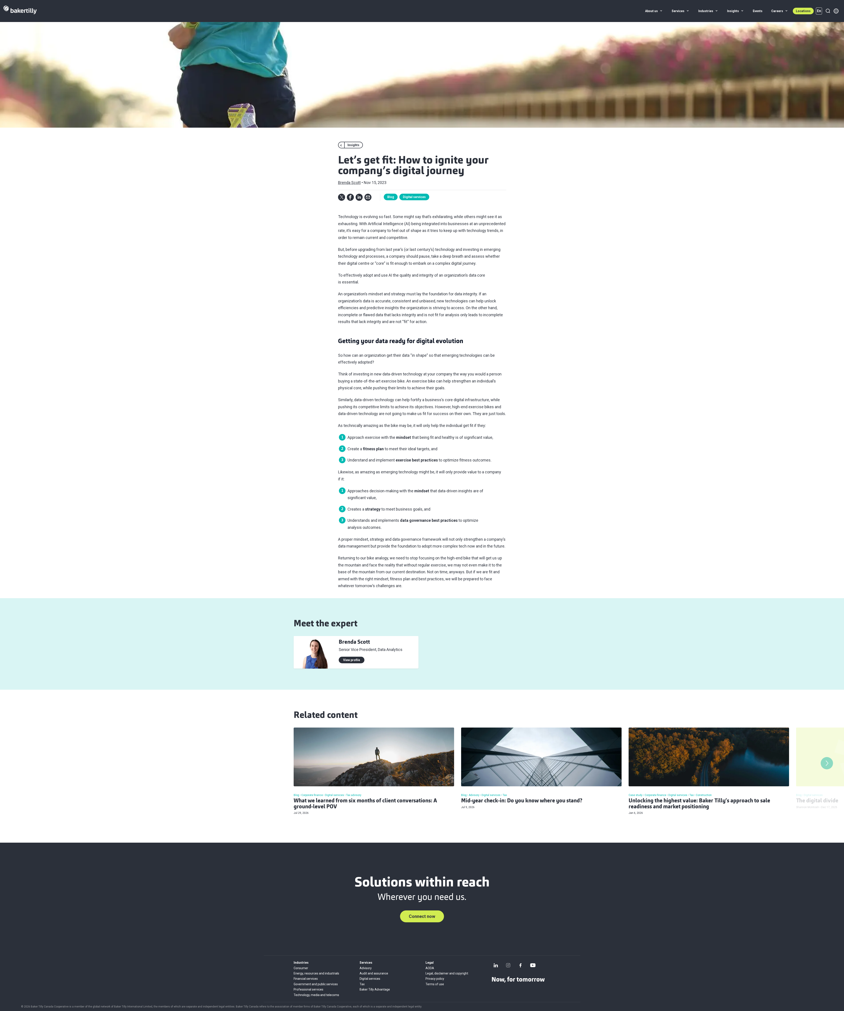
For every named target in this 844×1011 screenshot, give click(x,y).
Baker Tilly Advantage (375, 989)
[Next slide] (827, 763)
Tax (362, 984)
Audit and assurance (374, 973)
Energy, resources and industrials (316, 973)
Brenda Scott (349, 182)
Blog (390, 197)
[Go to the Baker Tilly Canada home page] (20, 11)
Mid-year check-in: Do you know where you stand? (521, 801)
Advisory (366, 968)
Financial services (306, 978)
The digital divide (817, 801)
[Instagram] (508, 965)
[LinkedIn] (495, 965)
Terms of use (435, 984)
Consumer (301, 968)
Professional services (308, 989)
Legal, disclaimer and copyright (447, 973)
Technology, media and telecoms (316, 995)
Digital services (414, 197)
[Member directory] (836, 11)
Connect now (422, 916)
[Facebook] (520, 965)
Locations (803, 11)
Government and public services (316, 984)
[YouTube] (532, 965)
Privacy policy (435, 978)
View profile (351, 660)
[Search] (827, 11)
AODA (430, 968)
